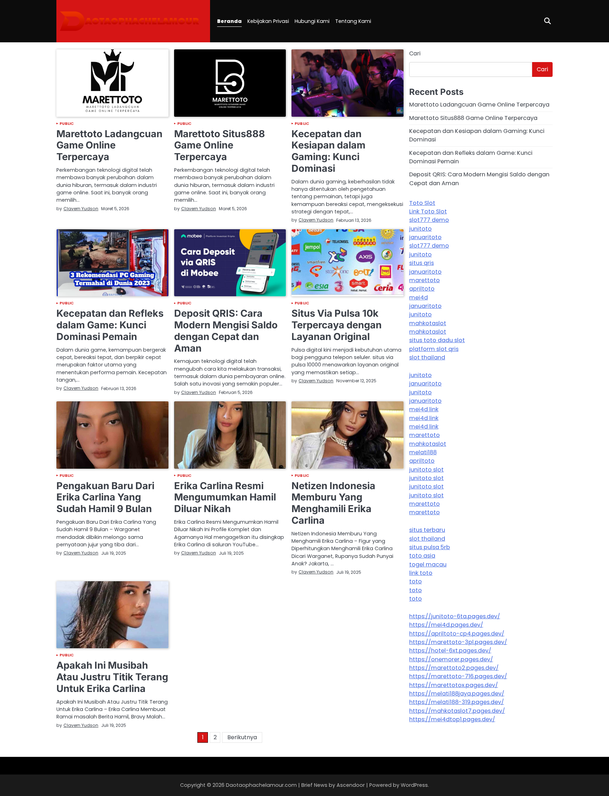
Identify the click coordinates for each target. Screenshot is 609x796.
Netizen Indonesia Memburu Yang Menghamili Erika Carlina (333, 503)
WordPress (414, 785)
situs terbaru (427, 530)
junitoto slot (426, 470)
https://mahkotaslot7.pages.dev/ (457, 711)
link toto (420, 573)
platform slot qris (434, 349)
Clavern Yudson (80, 209)
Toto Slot (422, 203)
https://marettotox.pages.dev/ (453, 685)
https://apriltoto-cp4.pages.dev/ (456, 634)
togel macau (428, 564)
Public (67, 124)
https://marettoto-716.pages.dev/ (458, 677)
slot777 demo (429, 220)
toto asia (422, 556)
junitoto (420, 229)
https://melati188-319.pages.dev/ (456, 702)
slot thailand (427, 357)
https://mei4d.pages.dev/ (446, 625)
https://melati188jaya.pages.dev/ (456, 693)
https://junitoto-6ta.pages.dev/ (454, 616)
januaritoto (425, 237)
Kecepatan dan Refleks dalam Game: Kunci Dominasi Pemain (110, 325)
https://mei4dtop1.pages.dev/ (452, 719)
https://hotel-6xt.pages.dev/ (450, 651)
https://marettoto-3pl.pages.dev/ (458, 642)
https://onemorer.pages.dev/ (451, 659)
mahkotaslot (427, 323)
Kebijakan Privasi (268, 21)
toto (415, 582)
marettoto (424, 280)
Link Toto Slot (428, 211)
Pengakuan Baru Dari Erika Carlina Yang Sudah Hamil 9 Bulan (105, 497)
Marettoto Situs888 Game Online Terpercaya (219, 145)
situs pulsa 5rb (429, 547)
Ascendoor (351, 785)
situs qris (421, 263)
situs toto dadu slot (437, 340)
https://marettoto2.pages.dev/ (454, 668)
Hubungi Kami (312, 21)
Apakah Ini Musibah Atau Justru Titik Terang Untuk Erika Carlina (112, 677)
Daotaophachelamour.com (261, 785)
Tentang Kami (353, 21)
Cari (414, 53)
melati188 (423, 452)
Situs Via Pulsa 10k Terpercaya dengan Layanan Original (336, 325)
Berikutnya (242, 737)
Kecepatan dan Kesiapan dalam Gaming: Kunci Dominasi (328, 151)
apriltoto (422, 289)
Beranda (229, 21)
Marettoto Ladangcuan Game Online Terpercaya (109, 145)
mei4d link (423, 409)
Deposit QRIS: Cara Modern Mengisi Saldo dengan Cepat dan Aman (226, 331)
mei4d (418, 297)
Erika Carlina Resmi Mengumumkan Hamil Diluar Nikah (225, 497)
